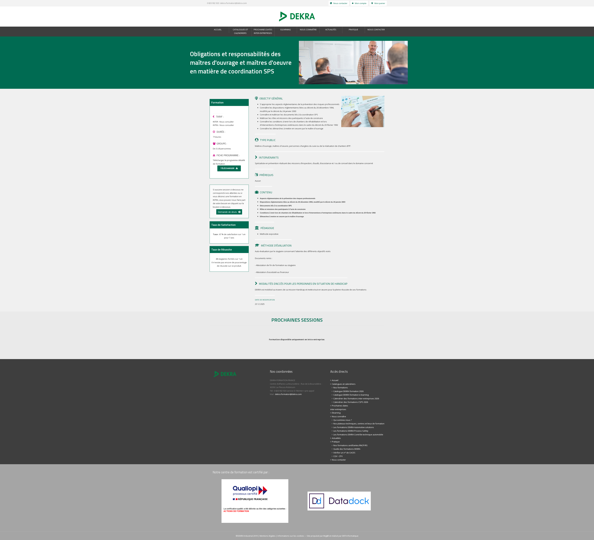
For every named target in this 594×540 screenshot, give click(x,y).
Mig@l (326, 535)
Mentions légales (267, 535)
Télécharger (227, 168)
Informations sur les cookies (291, 535)
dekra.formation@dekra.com (233, 3)
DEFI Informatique (350, 535)
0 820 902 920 (213, 3)
